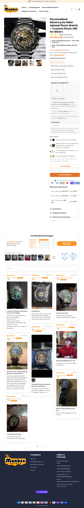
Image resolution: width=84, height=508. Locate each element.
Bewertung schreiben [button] (67, 243)
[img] (11, 275)
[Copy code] (78, 191)
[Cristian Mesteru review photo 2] (33, 380)
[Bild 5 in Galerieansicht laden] (39, 63)
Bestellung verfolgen (37, 464)
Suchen (32, 470)
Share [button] (53, 221)
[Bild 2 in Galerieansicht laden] (18, 63)
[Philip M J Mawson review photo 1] (66, 297)
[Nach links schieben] (6, 63)
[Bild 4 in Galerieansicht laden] (32, 63)
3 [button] (42, 446)
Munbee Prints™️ (44, 505)
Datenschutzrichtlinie (64, 471)
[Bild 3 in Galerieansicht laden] (25, 63)
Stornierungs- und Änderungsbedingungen (64, 475)
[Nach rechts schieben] (44, 63)
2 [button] (39, 446)
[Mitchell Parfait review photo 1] (17, 418)
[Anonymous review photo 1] (17, 295)
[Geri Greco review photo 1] (66, 345)
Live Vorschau (65, 166)
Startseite (33, 467)
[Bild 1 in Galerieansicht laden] (11, 63)
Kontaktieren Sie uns (37, 461)
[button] (72, 9)
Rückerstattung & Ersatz (62, 462)
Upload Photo (59, 55)
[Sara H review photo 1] (17, 355)
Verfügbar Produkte (57, 58)
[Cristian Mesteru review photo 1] (42, 356)
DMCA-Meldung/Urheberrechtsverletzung (68, 480)
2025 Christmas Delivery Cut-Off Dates (64, 485)
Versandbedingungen (63, 466)
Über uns (33, 459)
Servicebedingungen (63, 469)
